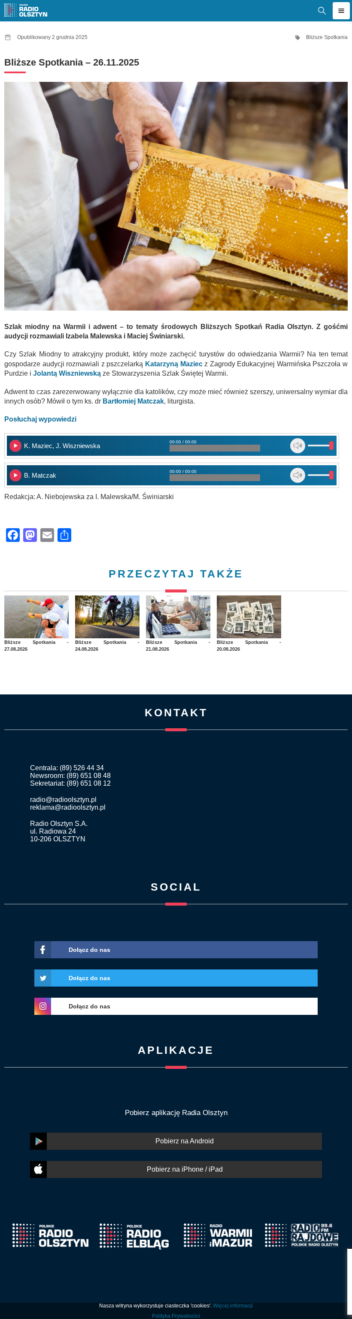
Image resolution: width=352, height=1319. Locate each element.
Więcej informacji (233, 1306)
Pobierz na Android (184, 1141)
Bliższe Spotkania (327, 37)
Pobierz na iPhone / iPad (185, 1169)
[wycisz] (297, 445)
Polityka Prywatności (176, 1316)
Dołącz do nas (89, 949)
